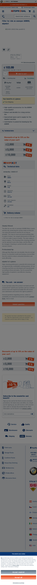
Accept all (18, 577)
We (1, 558)
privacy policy (16, 565)
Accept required (18, 572)
